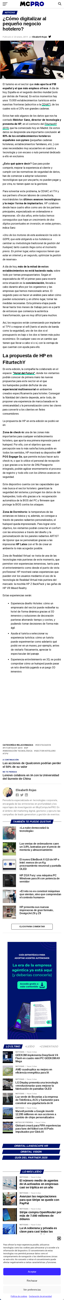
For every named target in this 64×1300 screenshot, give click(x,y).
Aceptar (32, 1271)
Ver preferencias (32, 1289)
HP (26, 748)
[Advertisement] (32, 710)
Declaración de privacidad (40, 1296)
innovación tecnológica (18, 751)
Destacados (44, 745)
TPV (6, 754)
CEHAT (46, 104)
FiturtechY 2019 (13, 748)
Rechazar (32, 1280)
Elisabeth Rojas (39, 37)
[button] (59, 1238)
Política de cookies (19, 1296)
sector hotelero (45, 751)
